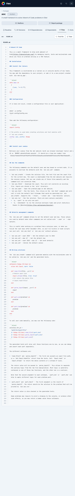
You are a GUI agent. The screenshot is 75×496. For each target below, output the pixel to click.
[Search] (66, 3)
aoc (4, 14)
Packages (6, 11)
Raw (70, 36)
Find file (61, 36)
